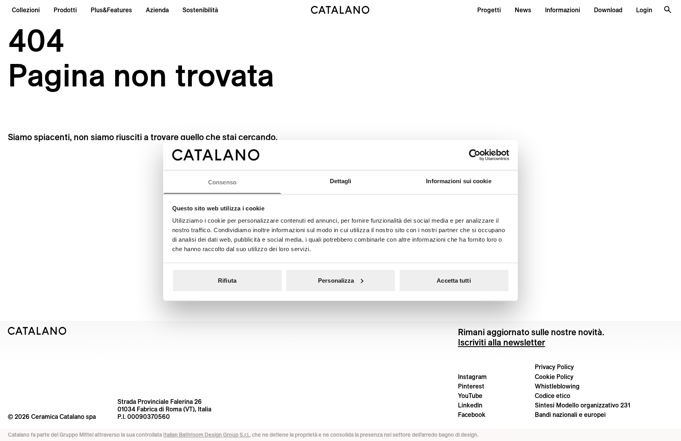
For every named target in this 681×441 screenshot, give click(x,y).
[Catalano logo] (340, 10)
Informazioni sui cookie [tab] (458, 181)
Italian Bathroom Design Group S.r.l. (206, 434)
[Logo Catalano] (37, 331)
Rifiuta (227, 280)
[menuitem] (111, 10)
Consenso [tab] (222, 182)
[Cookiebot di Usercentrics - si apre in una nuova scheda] (474, 155)
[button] (26, 10)
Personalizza (336, 280)
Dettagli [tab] (341, 181)
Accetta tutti (454, 280)
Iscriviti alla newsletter (501, 342)
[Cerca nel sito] (667, 9)
